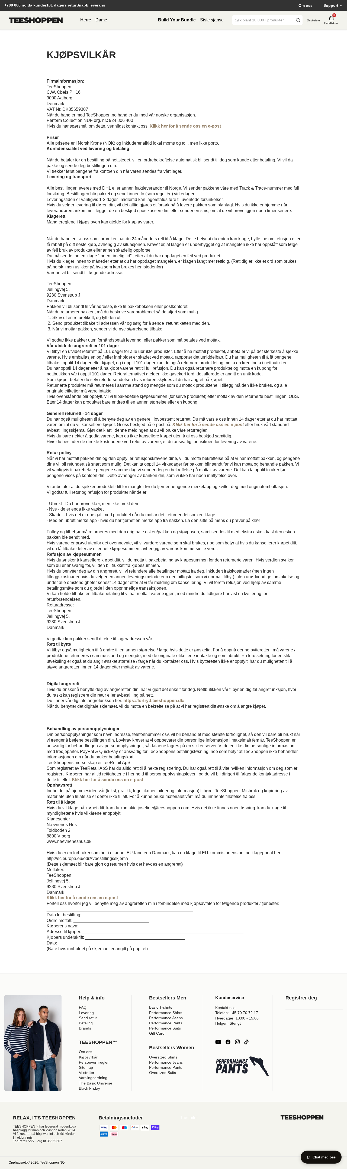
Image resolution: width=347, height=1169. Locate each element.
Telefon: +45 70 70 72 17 (236, 1013)
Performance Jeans (166, 1018)
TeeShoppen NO (52, 1162)
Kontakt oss (225, 1007)
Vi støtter (86, 1072)
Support (330, 5)
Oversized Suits (162, 1072)
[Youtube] (218, 1042)
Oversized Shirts (163, 1057)
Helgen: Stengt (228, 1023)
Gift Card (157, 1033)
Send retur (88, 1018)
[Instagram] (237, 1042)
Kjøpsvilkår (88, 1057)
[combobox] (263, 20)
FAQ (82, 1007)
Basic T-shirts (160, 1007)
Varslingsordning (93, 1078)
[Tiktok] (246, 1042)
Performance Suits (165, 1028)
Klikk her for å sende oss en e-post (107, 779)
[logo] (36, 20)
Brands (85, 1028)
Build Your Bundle (177, 20)
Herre (85, 20)
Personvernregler (94, 1062)
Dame (101, 20)
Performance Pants (165, 1023)
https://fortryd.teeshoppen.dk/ (153, 700)
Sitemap (86, 1067)
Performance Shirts (165, 1013)
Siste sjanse (212, 20)
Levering (86, 1013)
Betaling (86, 1023)
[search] (298, 20)
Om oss (305, 5)
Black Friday (89, 1088)
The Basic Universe (95, 1083)
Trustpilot (189, 1117)
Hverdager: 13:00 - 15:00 (237, 1018)
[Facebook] (228, 1042)
